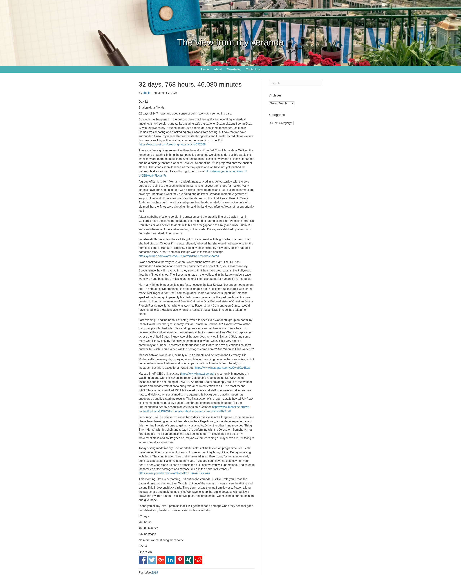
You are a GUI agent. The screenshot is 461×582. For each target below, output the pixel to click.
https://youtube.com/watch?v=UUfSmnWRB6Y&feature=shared (179, 256)
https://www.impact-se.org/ (197, 373)
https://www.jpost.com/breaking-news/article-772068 (172, 144)
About (218, 69)
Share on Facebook (143, 560)
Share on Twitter (152, 560)
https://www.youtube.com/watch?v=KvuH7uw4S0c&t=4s (174, 473)
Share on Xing (189, 560)
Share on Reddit (198, 560)
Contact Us (253, 69)
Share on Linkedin (170, 560)
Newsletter (234, 69)
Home (205, 69)
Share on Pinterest (180, 560)
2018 (154, 572)
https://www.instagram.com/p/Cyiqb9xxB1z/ (222, 367)
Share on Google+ (161, 560)
